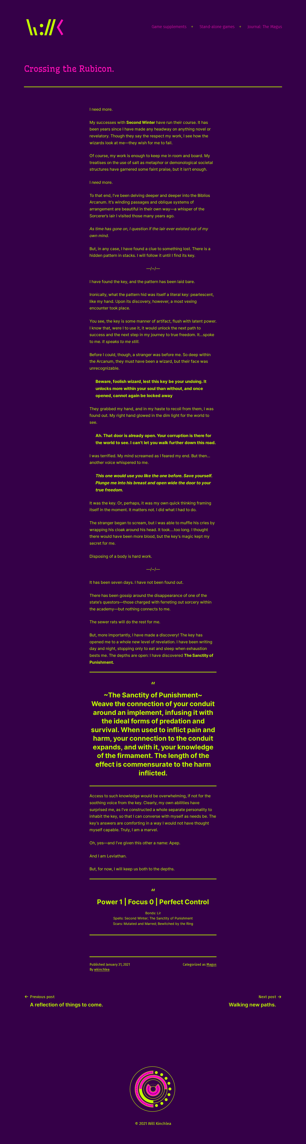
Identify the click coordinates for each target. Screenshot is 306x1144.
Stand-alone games (217, 26)
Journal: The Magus (265, 26)
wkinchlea (101, 969)
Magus (211, 964)
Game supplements (169, 26)
